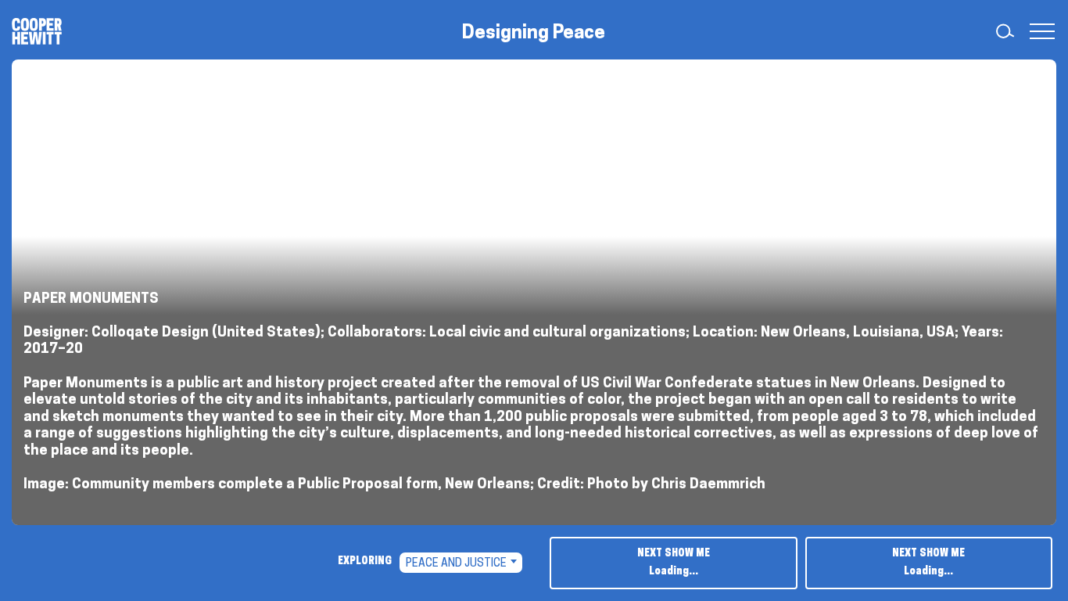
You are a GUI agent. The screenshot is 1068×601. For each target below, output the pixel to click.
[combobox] (461, 562)
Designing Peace (533, 33)
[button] (1038, 31)
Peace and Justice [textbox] (456, 564)
